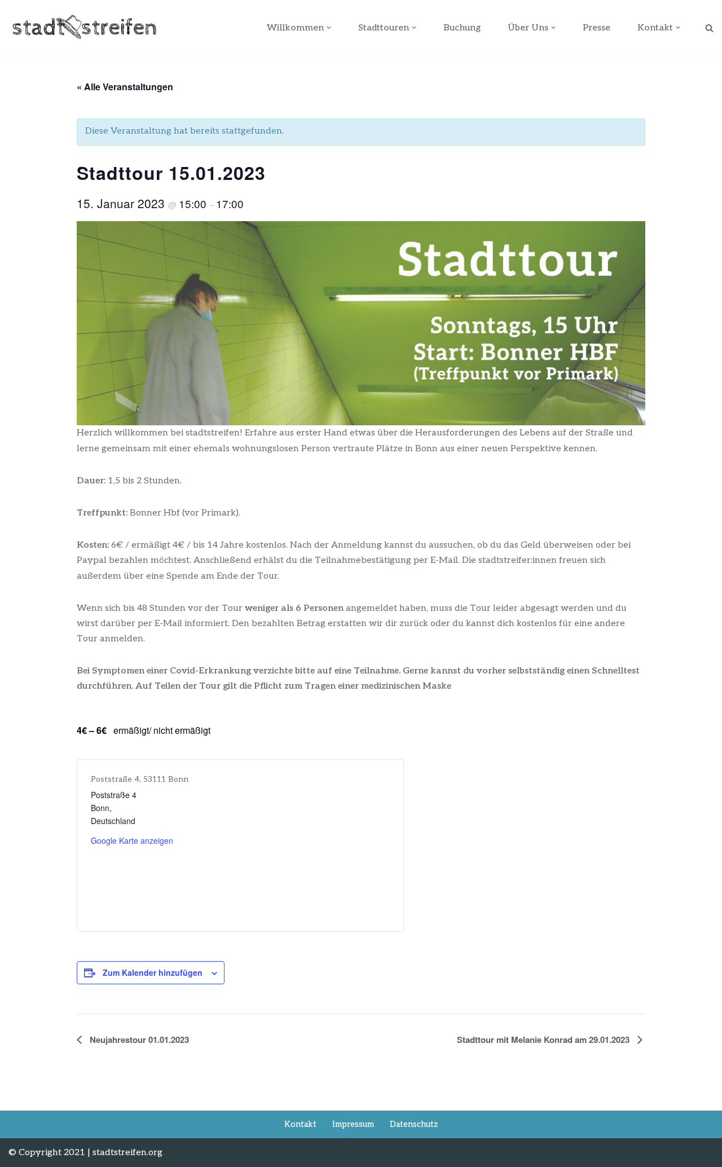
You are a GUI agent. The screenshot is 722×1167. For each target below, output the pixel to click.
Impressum (353, 1124)
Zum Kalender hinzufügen (152, 972)
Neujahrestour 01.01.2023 (138, 1039)
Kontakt (300, 1124)
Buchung (462, 28)
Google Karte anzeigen (132, 840)
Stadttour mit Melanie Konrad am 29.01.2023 (544, 1039)
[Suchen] (709, 28)
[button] (329, 27)
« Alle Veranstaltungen (125, 86)
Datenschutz (414, 1124)
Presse (596, 28)
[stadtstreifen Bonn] (84, 27)
